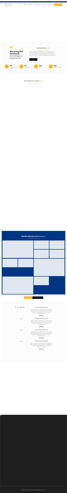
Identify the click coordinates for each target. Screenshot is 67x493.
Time (6, 218)
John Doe (41, 315)
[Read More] (33, 104)
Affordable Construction (10, 172)
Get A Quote (58, 4)
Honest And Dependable (10, 125)
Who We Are (33, 59)
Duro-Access (42, 489)
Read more (7, 131)
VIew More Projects (37, 297)
